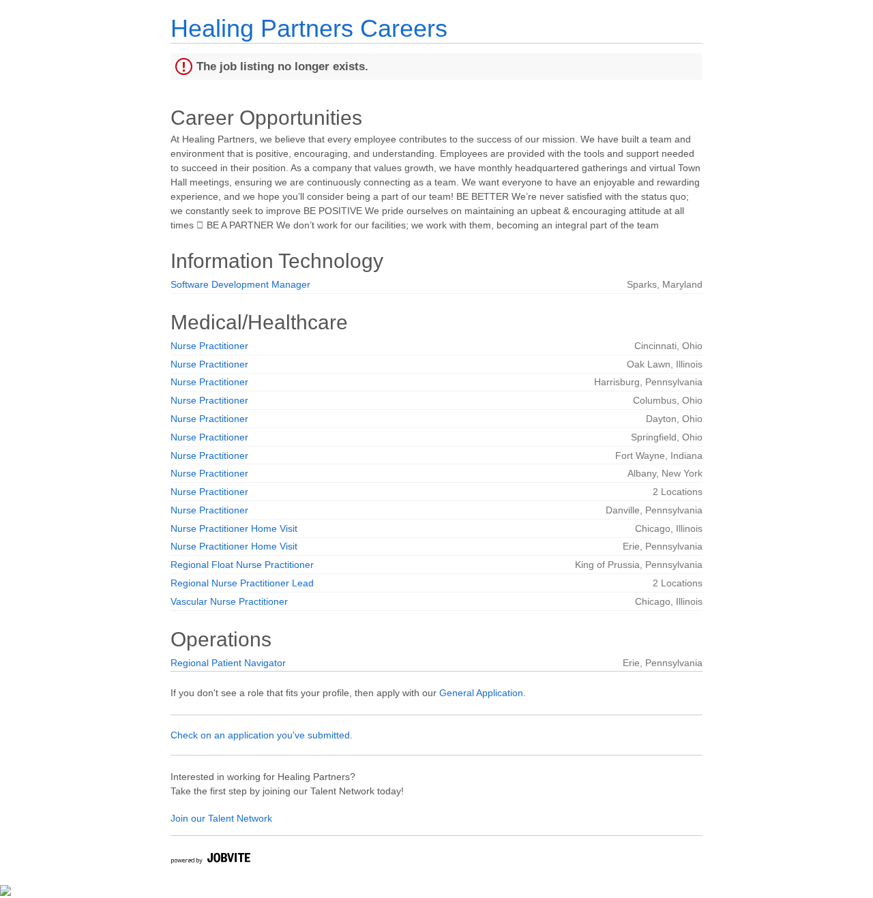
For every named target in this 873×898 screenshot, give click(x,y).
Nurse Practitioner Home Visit (234, 528)
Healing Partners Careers (309, 28)
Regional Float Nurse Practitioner (242, 564)
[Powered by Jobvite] (210, 860)
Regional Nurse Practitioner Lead (242, 583)
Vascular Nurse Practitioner (229, 601)
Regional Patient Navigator (228, 662)
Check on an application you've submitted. (262, 735)
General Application (481, 692)
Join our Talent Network (221, 818)
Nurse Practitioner (209, 345)
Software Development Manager (240, 284)
